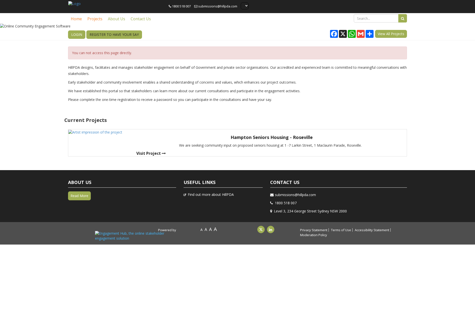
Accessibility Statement (372, 230)
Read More (79, 195)
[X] (261, 229)
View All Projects (391, 33)
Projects (94, 19)
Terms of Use (341, 230)
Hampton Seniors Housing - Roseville (272, 137)
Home (76, 19)
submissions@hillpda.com (217, 6)
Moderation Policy (313, 235)
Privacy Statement (313, 230)
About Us (116, 19)
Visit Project (149, 153)
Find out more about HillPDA (211, 194)
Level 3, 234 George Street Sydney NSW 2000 (310, 211)
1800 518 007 (181, 6)
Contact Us (141, 19)
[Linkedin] (270, 229)
